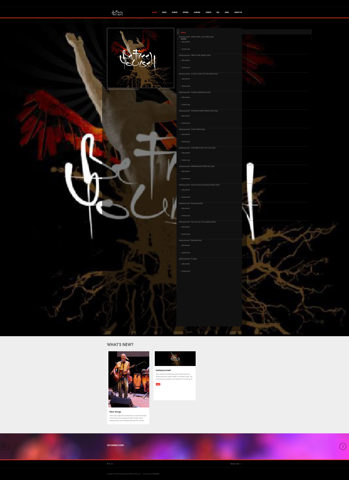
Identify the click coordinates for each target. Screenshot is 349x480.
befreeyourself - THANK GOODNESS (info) (195, 92)
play (183, 42)
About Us (238, 12)
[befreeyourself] (116, 12)
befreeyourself (163, 370)
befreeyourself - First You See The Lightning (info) (197, 222)
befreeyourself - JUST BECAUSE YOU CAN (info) (197, 148)
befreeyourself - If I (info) (188, 259)
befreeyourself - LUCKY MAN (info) (192, 129)
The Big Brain (155, 474)
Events (174, 12)
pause (187, 42)
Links (227, 12)
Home (154, 12)
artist (158, 384)
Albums (197, 12)
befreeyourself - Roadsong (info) (191, 203)
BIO (218, 12)
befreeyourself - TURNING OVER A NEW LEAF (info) (198, 111)
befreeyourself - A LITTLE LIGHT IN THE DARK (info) (198, 74)
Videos (208, 12)
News (164, 12)
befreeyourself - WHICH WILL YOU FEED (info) (196, 37)
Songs (185, 12)
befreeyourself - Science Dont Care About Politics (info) (199, 185)
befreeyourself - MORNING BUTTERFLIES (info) (197, 166)
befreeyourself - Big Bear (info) (190, 240)
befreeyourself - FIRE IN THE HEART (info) (195, 55)
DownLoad (186, 49)
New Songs (115, 411)
